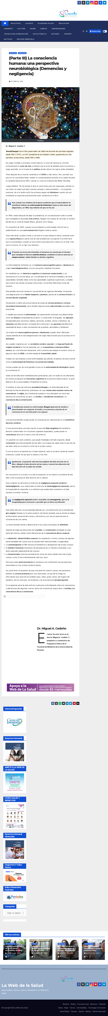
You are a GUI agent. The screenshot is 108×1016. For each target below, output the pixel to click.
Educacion (64, 23)
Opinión (67, 34)
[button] (87, 31)
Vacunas (55, 34)
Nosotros (16, 23)
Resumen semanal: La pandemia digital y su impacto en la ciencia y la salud (66, 949)
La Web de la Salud (22, 985)
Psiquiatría (22, 53)
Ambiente (8, 29)
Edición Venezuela (25, 39)
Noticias (8, 39)
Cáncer (34, 944)
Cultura (21, 29)
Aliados (29, 23)
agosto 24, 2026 (14, 953)
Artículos (13, 53)
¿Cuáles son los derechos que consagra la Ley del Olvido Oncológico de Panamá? (41, 950)
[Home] (5, 23)
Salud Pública (40, 34)
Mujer (33, 29)
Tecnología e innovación (16, 34)
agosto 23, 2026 (66, 953)
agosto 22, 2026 (92, 953)
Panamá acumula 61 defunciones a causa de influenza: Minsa (93, 948)
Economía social (46, 23)
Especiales (61, 944)
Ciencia (43, 29)
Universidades (58, 29)
